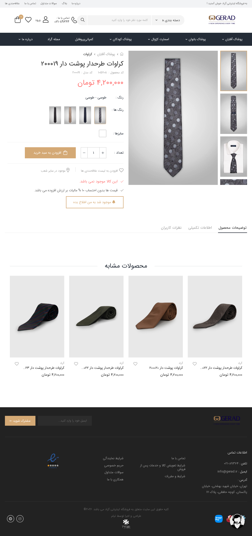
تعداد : (119, 152)
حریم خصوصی (114, 465)
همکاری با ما (115, 479)
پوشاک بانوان (197, 39)
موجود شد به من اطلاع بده (92, 202)
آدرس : (242, 480)
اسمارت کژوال (160, 39)
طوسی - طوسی (95, 97)
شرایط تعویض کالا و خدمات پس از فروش (162, 467)
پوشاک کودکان (122, 39)
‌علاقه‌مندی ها (12, 3)
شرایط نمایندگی (113, 458)
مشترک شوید (22, 420)
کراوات (87, 54)
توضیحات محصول (233, 228)
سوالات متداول (49, 3)
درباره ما (76, 3)
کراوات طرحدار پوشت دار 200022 (220, 368)
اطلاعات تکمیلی (200, 228)
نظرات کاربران (171, 228)
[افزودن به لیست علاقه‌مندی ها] (195, 364)
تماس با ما (30, 3)
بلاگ (64, 3)
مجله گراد (53, 39)
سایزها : (118, 133)
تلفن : (243, 463)
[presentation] (238, 330)
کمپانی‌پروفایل (84, 39)
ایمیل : (242, 471)
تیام (113, 516)
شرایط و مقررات (175, 476)
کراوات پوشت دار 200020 (166, 368)
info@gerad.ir (227, 471)
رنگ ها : (118, 110)
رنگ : (120, 97)
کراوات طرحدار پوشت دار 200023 (41, 368)
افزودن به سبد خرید (47, 152)
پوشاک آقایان (233, 39)
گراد (181, 363)
